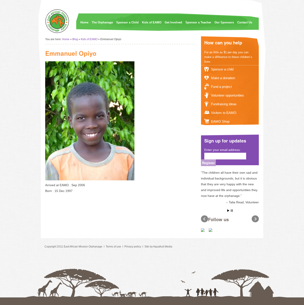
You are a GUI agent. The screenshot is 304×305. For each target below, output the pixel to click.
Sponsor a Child (127, 22)
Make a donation (223, 78)
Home (84, 22)
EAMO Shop (220, 121)
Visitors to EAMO (223, 113)
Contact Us (244, 22)
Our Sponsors (224, 22)
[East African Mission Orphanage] (57, 32)
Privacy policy (132, 246)
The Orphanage (102, 22)
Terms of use (113, 246)
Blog (75, 39)
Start (228, 210)
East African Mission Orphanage (83, 246)
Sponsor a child (222, 69)
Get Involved (173, 22)
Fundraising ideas (224, 104)
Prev (204, 219)
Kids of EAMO (151, 22)
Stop (232, 210)
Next (255, 219)
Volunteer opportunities (227, 95)
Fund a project (221, 87)
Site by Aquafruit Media (158, 246)
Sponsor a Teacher (198, 22)
